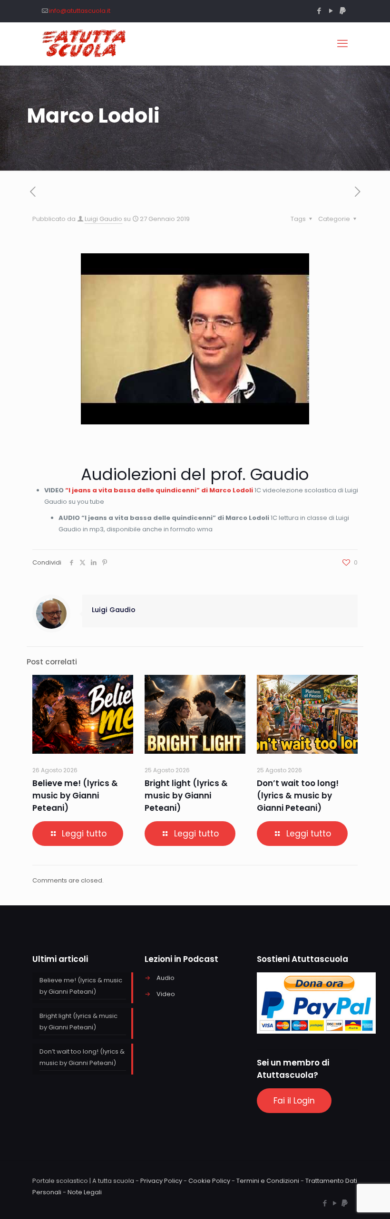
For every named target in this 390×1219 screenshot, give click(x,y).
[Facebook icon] (318, 11)
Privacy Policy (161, 1180)
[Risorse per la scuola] (84, 43)
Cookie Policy (209, 1180)
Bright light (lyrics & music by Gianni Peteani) (186, 795)
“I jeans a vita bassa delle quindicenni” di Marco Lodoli (159, 490)
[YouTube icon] (330, 11)
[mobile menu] (342, 44)
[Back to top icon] (344, 1199)
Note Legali (85, 1192)
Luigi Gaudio (103, 218)
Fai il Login (294, 1100)
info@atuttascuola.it (79, 10)
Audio (165, 977)
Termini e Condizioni (267, 1180)
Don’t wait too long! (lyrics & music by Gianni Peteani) (298, 795)
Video (165, 993)
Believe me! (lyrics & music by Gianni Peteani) (75, 795)
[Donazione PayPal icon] (342, 11)
